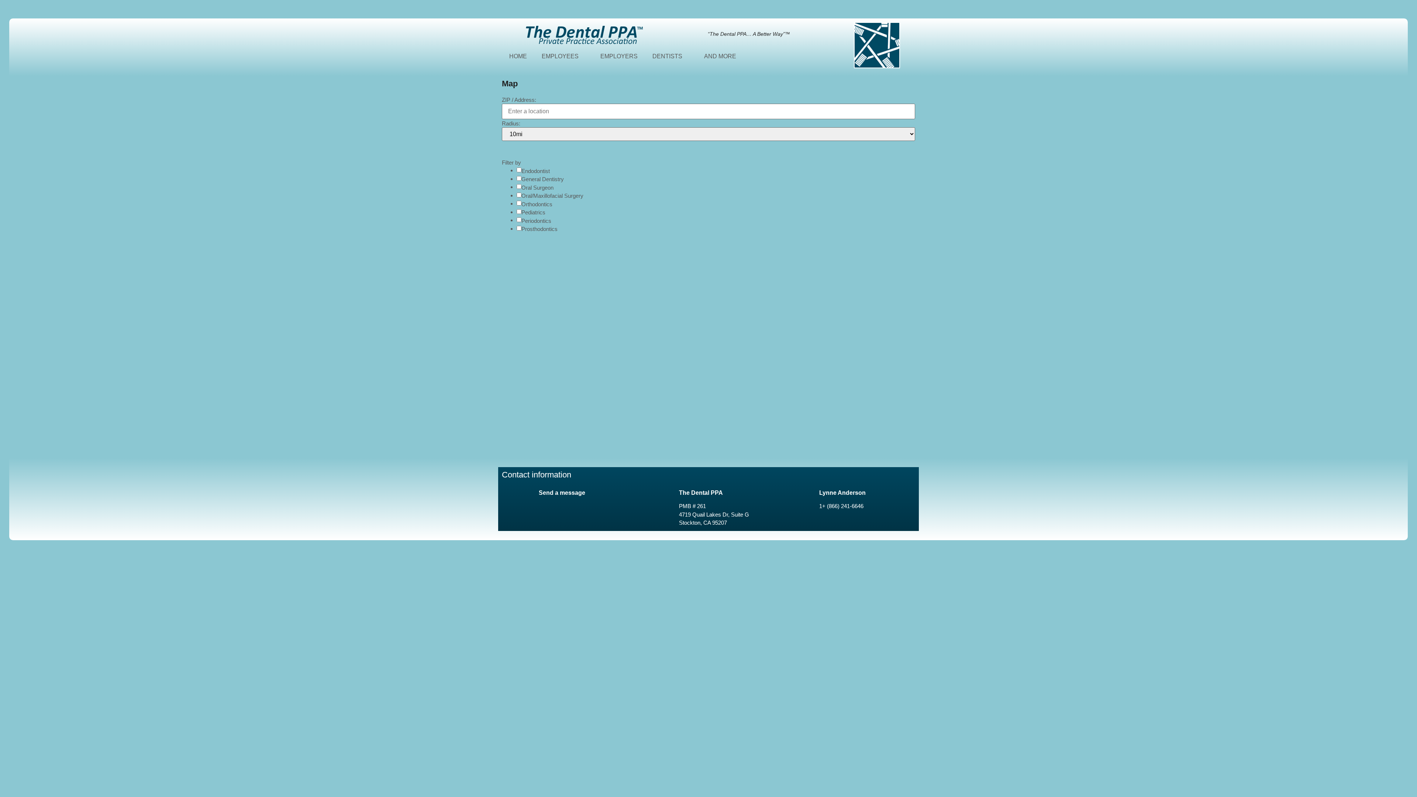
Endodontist (535, 171)
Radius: (511, 123)
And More (720, 56)
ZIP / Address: (519, 100)
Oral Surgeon (537, 187)
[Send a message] (511, 495)
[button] (509, 148)
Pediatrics (533, 212)
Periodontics (536, 221)
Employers (619, 56)
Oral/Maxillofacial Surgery (552, 196)
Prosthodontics (539, 229)
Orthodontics (536, 204)
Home (518, 56)
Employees (560, 56)
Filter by (511, 162)
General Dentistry (542, 179)
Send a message (562, 493)
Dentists (667, 56)
